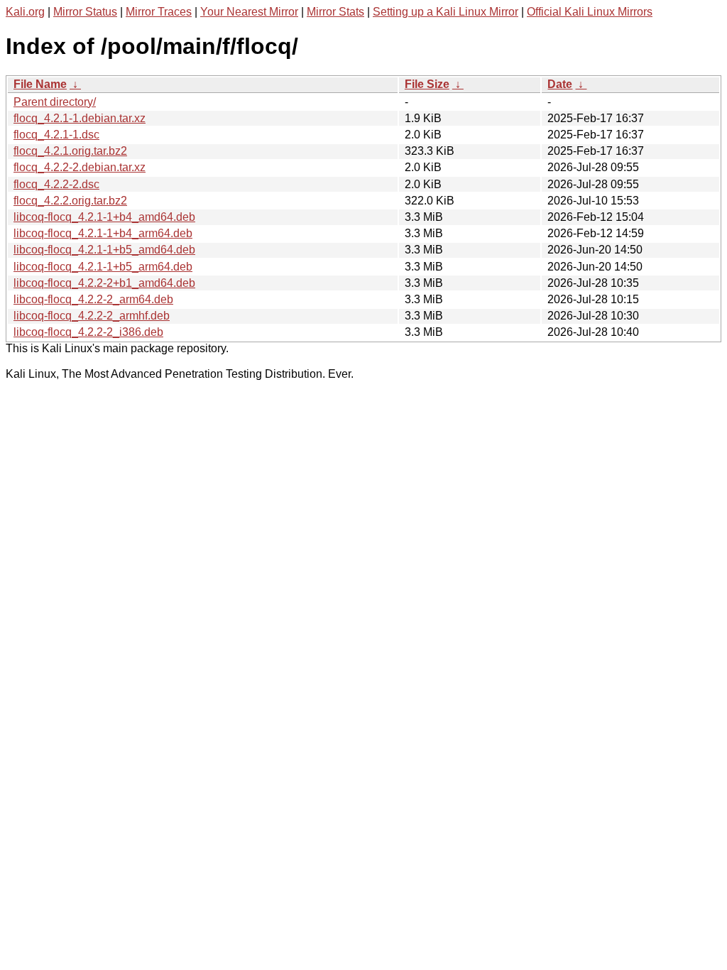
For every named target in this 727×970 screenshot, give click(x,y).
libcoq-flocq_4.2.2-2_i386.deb (88, 332)
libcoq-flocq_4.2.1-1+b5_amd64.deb (104, 250)
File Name (40, 84)
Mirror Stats (335, 12)
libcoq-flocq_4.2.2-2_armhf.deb (91, 316)
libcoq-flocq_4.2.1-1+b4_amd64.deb (104, 217)
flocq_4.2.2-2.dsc (56, 184)
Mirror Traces (159, 12)
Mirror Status (85, 12)
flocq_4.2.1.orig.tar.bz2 (70, 151)
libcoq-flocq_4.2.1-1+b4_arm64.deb (102, 233)
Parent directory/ (54, 102)
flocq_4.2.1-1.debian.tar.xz (79, 118)
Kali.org (25, 12)
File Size (427, 84)
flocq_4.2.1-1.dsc (56, 135)
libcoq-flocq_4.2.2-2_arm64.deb (93, 299)
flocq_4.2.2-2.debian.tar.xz (79, 167)
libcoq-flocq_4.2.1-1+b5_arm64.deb (102, 267)
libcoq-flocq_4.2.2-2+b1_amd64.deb (104, 283)
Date (559, 84)
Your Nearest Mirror (249, 12)
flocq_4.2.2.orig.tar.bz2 (70, 201)
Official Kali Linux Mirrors (589, 12)
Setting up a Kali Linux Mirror (445, 12)
